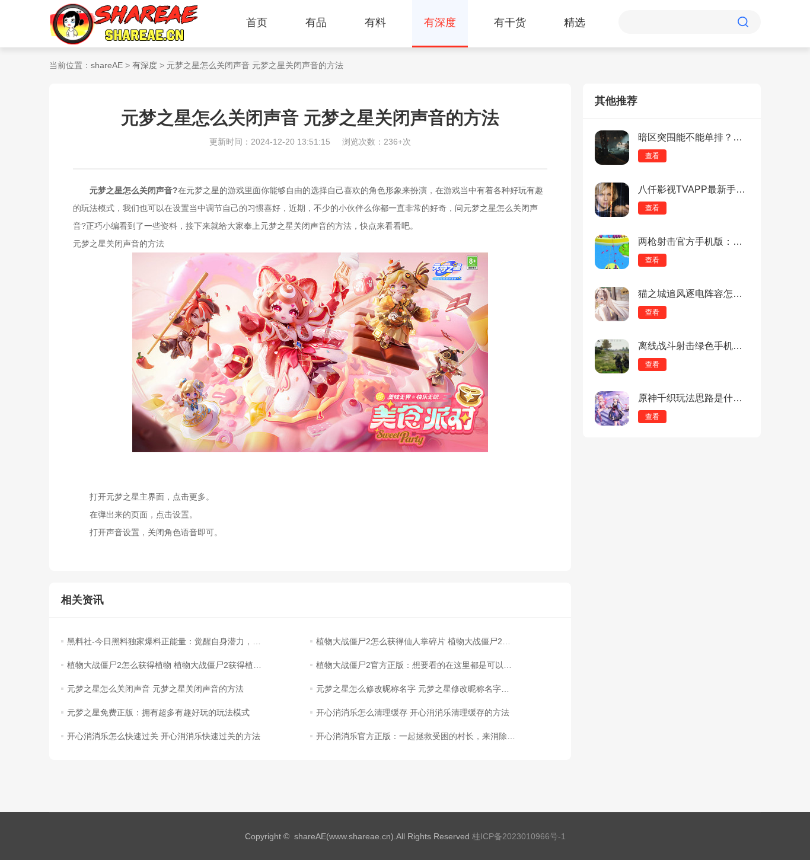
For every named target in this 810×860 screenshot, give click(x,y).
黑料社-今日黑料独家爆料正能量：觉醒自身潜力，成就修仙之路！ (166, 641)
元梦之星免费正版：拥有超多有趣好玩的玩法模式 (158, 712)
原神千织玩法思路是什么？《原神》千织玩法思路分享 (693, 398)
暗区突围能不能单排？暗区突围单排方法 (693, 137)
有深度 (440, 22)
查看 (652, 156)
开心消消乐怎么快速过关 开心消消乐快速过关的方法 (163, 736)
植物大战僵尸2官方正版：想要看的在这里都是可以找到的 (415, 665)
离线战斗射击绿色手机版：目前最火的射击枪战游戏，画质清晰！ (693, 346)
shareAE (107, 65)
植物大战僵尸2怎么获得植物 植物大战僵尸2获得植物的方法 (166, 665)
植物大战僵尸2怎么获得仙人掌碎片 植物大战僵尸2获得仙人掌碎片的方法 (415, 641)
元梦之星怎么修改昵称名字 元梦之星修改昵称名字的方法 (415, 688)
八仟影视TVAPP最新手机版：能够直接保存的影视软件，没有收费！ (693, 189)
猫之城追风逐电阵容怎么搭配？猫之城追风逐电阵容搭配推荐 (693, 294)
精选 (574, 22)
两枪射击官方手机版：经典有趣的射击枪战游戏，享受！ (693, 241)
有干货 (510, 22)
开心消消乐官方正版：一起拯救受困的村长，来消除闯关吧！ (415, 736)
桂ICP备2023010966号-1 (519, 836)
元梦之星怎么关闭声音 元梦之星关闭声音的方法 (155, 688)
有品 (316, 22)
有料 (375, 22)
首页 (256, 22)
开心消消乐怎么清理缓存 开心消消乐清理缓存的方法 (412, 712)
